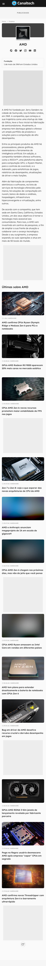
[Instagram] (25, 50)
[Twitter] (20, 50)
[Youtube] (30, 50)
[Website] (11, 50)
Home (4, 21)
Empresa (12, 21)
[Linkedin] (34, 50)
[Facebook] (16, 50)
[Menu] (3, 3)
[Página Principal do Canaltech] (23, 5)
